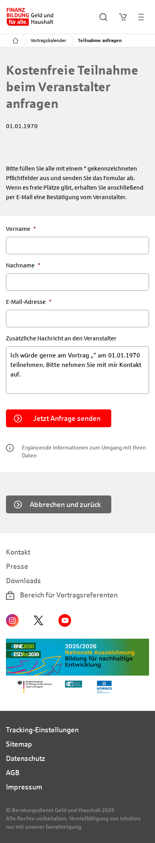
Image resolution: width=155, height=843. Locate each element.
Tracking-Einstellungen (42, 730)
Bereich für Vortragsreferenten (68, 595)
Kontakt (18, 552)
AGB (12, 773)
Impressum (24, 787)
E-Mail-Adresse (28, 302)
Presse (17, 566)
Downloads (23, 581)
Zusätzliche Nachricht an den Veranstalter (61, 338)
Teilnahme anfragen (100, 40)
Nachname (23, 265)
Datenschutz (25, 758)
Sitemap (19, 744)
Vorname (21, 229)
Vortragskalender (48, 40)
